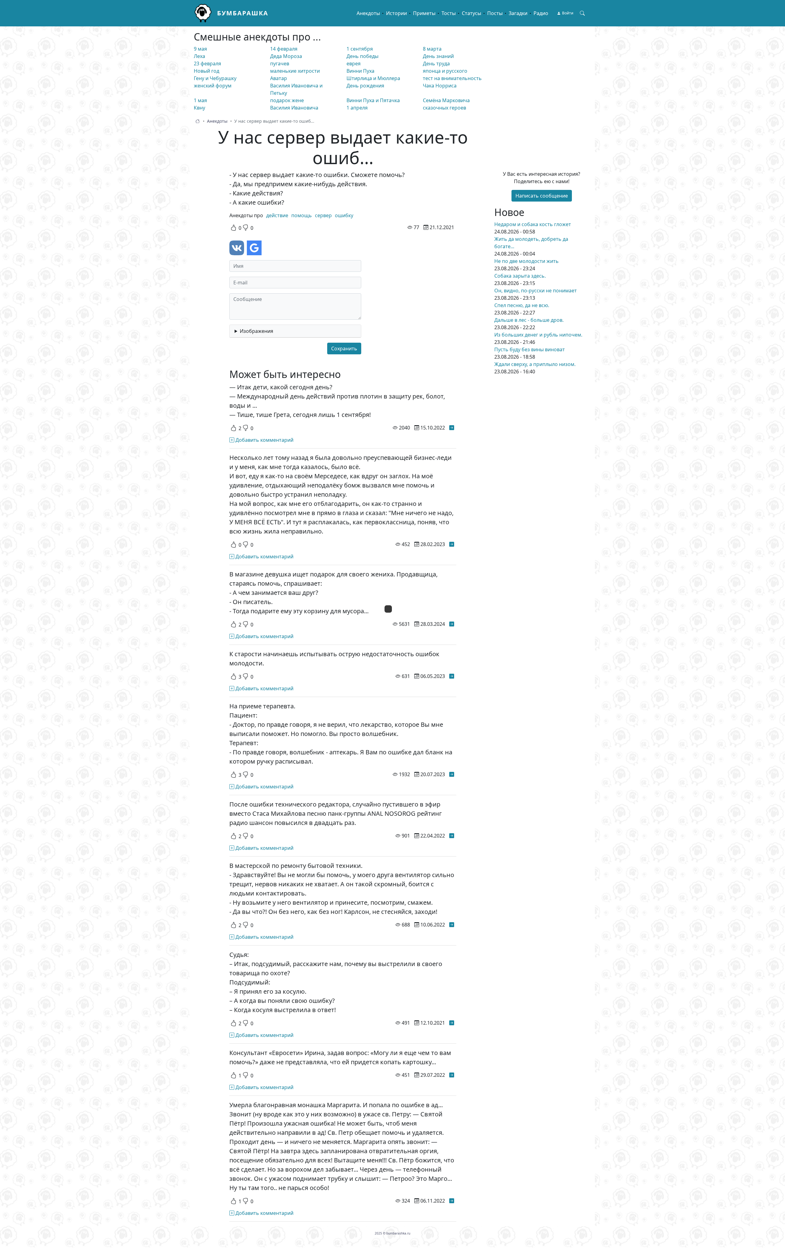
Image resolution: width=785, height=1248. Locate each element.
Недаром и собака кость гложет (532, 224)
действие (277, 215)
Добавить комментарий (263, 440)
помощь (301, 215)
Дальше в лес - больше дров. (529, 320)
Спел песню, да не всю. (521, 305)
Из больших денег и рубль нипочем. (538, 334)
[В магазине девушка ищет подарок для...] (451, 624)
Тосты (449, 13)
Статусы (471, 13)
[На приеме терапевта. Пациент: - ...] (451, 774)
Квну (199, 107)
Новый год (206, 70)
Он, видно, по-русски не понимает (535, 290)
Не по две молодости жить (526, 261)
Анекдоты (368, 13)
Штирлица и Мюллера (373, 78)
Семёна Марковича (446, 100)
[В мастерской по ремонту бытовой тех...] (451, 924)
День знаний (438, 56)
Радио (541, 13)
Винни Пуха (360, 70)
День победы (362, 56)
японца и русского (445, 70)
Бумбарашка (242, 13)
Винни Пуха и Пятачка (373, 100)
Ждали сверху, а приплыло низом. (535, 364)
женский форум (213, 85)
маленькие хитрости (295, 70)
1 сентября (360, 48)
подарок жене (287, 100)
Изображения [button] (256, 331)
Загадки (518, 13)
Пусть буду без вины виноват (529, 349)
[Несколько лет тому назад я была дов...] (451, 544)
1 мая (200, 100)
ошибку (344, 215)
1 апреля (357, 107)
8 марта (432, 48)
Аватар (278, 78)
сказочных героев (444, 107)
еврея (354, 63)
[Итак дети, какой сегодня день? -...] (451, 427)
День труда (436, 63)
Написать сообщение (541, 195)
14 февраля (283, 48)
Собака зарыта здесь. (520, 275)
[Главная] (205, 13)
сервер (323, 215)
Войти (567, 13)
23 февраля (207, 63)
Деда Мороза (286, 56)
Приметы (424, 13)
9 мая (200, 48)
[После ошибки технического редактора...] (451, 835)
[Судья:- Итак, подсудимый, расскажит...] (451, 1022)
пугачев (279, 63)
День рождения (365, 85)
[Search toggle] (582, 13)
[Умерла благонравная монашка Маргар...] (451, 1200)
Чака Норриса (440, 85)
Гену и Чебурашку (215, 78)
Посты (495, 13)
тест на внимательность (452, 78)
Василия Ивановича (294, 107)
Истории (396, 13)
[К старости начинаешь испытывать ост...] (451, 676)
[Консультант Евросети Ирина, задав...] (451, 1075)
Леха (199, 56)
